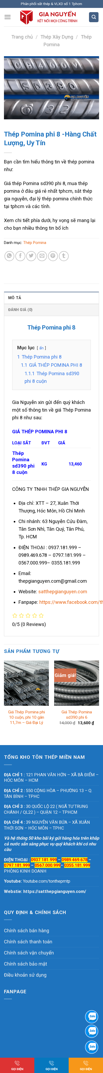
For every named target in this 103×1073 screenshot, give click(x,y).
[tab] (51, 298)
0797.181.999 (17, 865)
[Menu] (7, 17)
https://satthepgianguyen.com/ (54, 891)
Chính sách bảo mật (25, 964)
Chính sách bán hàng (26, 930)
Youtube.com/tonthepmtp (46, 881)
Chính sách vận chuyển (29, 953)
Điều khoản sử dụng (25, 975)
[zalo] (91, 1031)
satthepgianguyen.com (62, 591)
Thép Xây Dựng (56, 37)
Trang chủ (22, 37)
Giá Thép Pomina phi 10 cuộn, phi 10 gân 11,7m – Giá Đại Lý (26, 717)
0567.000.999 (47, 865)
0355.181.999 (77, 865)
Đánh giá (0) (20, 309)
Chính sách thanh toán (28, 941)
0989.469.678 (74, 859)
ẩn (41, 348)
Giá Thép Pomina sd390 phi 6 (77, 715)
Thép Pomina (34, 242)
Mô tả (14, 297)
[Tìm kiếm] (94, 17)
